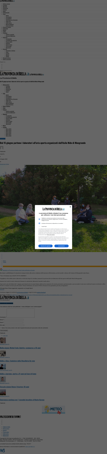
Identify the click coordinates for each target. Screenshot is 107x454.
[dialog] (53, 227)
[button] (53, 226)
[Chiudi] (70, 206)
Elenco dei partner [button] (51, 234)
